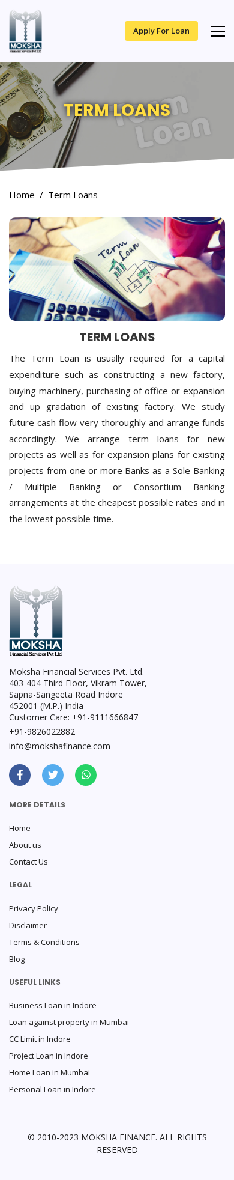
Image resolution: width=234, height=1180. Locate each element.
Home (22, 195)
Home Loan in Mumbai (49, 1072)
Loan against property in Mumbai (69, 1022)
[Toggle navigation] (218, 31)
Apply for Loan (161, 30)
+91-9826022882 (42, 731)
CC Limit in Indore (40, 1038)
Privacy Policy (33, 908)
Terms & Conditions (44, 942)
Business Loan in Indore (53, 1005)
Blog (17, 958)
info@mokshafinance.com (59, 746)
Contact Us (28, 861)
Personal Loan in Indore (52, 1089)
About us (25, 844)
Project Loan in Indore (48, 1055)
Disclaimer (28, 925)
